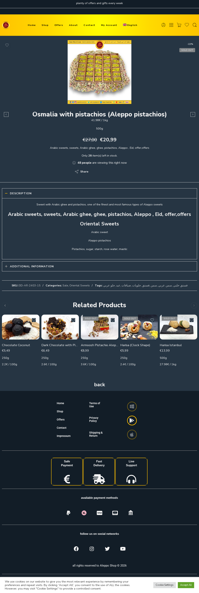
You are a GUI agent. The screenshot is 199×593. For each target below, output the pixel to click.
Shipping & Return (96, 434)
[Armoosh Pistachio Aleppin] (99, 327)
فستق (145, 285)
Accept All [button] (186, 585)
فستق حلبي (180, 285)
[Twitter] (107, 549)
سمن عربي (165, 285)
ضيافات (126, 285)
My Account (109, 25)
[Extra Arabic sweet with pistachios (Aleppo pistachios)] (192, 114)
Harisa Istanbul (171, 345)
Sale (65, 285)
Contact (89, 25)
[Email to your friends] (118, 171)
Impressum (64, 435)
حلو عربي (109, 285)
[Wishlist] (7, 45)
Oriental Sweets (79, 285)
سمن (154, 285)
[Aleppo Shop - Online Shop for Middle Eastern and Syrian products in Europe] (6, 25)
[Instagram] (92, 549)
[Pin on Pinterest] (110, 171)
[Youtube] (123, 549)
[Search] (194, 25)
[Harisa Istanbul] (178, 327)
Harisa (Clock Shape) (135, 345)
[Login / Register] (163, 25)
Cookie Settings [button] (165, 585)
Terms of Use (94, 405)
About (73, 25)
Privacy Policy (93, 419)
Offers (58, 25)
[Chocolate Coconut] (20, 327)
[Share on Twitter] (94, 171)
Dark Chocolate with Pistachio (60, 345)
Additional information (32, 266)
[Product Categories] (171, 25)
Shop (45, 25)
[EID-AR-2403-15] (99, 72)
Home (32, 25)
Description (21, 193)
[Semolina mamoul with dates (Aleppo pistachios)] (6, 114)
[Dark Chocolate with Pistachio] (60, 327)
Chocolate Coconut (16, 345)
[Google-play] (132, 420)
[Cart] (179, 25)
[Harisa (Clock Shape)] (139, 327)
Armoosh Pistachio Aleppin (99, 345)
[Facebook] (76, 549)
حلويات (136, 285)
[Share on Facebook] (102, 171)
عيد (118, 285)
